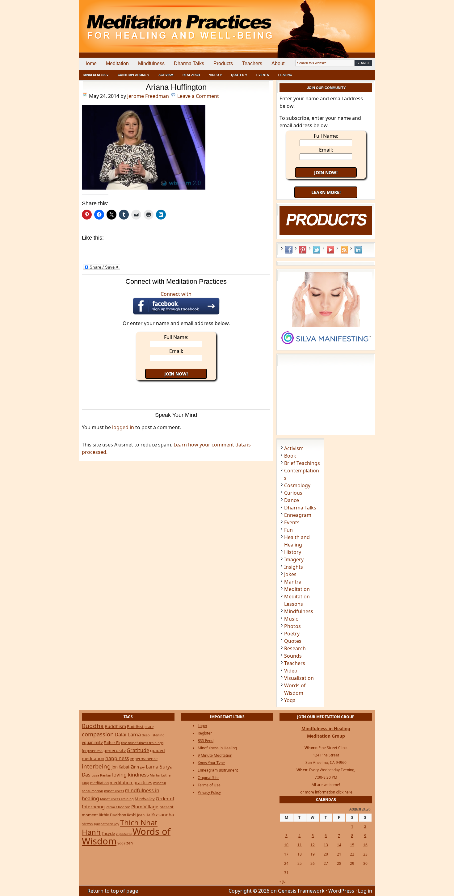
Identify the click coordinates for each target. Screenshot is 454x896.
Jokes (290, 574)
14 (339, 845)
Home (90, 63)
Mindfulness (151, 63)
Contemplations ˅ (133, 75)
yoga (121, 843)
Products (223, 63)
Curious (293, 492)
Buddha (93, 726)
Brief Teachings (302, 463)
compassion (98, 734)
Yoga (290, 700)
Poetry (292, 633)
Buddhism (115, 726)
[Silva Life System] (326, 347)
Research (191, 75)
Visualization (299, 678)
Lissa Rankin (101, 775)
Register (205, 733)
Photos (292, 626)
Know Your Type (211, 762)
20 (326, 854)
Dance (291, 500)
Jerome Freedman (148, 96)
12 (312, 845)
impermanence (144, 758)
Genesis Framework (301, 890)
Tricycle (108, 833)
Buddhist (135, 726)
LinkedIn (358, 249)
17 (286, 854)
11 (299, 845)
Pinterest (302, 249)
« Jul (283, 881)
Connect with (176, 294)
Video (290, 670)
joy (142, 767)
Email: (176, 351)
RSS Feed (344, 249)
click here (344, 792)
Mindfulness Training (117, 799)
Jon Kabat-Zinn (125, 767)
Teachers (252, 63)
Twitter (316, 249)
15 (352, 845)
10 (286, 845)
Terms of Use (209, 785)
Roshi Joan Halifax (142, 814)
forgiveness (92, 750)
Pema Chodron (118, 807)
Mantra (292, 581)
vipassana (124, 833)
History (292, 552)
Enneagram (297, 515)
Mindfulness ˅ (95, 75)
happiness (117, 758)
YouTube (330, 249)
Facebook (288, 249)
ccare (149, 726)
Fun (288, 529)
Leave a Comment (198, 96)
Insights (293, 566)
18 (299, 854)
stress (87, 824)
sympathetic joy (106, 824)
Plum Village (144, 806)
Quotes (292, 641)
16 (365, 845)
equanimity (92, 742)
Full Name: (176, 337)
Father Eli (112, 742)
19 (312, 854)
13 (326, 845)
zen (129, 843)
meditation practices (131, 782)
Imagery (294, 559)
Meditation (117, 63)
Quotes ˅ (239, 75)
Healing (285, 75)
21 (339, 854)
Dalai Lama (128, 734)
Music (291, 618)
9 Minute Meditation (215, 755)
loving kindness (130, 774)
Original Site (208, 777)
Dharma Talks (189, 63)
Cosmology (297, 485)
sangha (166, 814)
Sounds (293, 655)
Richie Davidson (112, 814)
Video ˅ (215, 75)
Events (262, 75)
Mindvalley (145, 799)
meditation (99, 782)
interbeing (96, 766)
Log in (365, 890)
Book (290, 455)
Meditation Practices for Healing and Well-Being (150, 21)
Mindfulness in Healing (217, 748)
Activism (165, 75)
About (277, 63)
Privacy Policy (209, 792)
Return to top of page (112, 890)
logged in (123, 427)
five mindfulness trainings (142, 742)
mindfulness (114, 791)
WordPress (341, 890)
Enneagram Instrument (218, 770)
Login (202, 725)
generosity (114, 750)
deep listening (153, 735)
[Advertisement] (350, 22)
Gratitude (138, 750)
